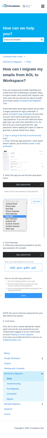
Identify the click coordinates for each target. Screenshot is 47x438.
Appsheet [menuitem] (8, 409)
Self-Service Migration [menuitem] (13, 374)
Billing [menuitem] (7, 353)
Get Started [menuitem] (11, 394)
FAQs (28, 62)
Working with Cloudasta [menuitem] (14, 368)
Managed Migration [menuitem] (12, 404)
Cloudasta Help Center (13, 57)
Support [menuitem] (7, 363)
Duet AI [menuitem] (7, 414)
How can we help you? (18, 31)
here (35, 122)
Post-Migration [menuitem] (13, 389)
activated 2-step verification (20, 114)
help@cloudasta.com (12, 340)
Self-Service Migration (12, 62)
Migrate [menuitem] (10, 399)
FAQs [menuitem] (9, 379)
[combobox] (21, 39)
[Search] (42, 39)
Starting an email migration (22, 335)
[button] (42, 358)
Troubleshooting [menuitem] (14, 384)
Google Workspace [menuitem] (12, 358)
